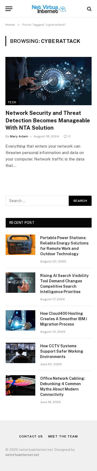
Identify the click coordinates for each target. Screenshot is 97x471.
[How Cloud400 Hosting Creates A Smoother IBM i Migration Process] (20, 320)
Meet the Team (63, 436)
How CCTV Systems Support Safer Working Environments (61, 351)
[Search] (89, 9)
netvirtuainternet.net (22, 455)
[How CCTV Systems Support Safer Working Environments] (20, 353)
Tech (12, 102)
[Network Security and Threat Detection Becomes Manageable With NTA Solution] (48, 81)
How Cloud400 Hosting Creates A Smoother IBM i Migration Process (63, 318)
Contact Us (31, 436)
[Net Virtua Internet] (48, 8)
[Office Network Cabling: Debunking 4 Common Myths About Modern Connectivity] (20, 385)
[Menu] (8, 9)
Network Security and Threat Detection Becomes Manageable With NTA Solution (47, 120)
